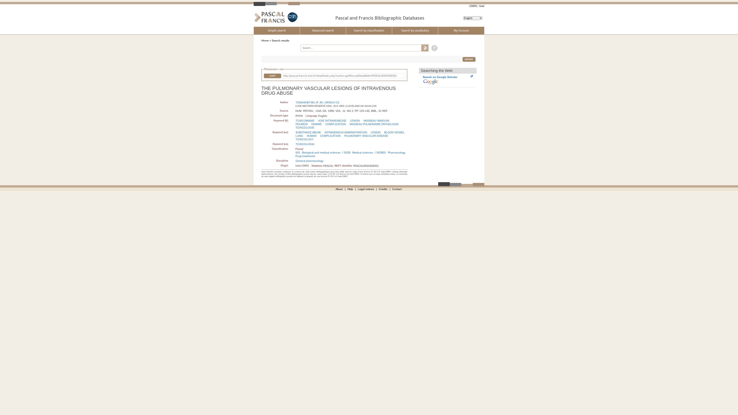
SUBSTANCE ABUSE (308, 132)
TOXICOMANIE (305, 120)
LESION (355, 120)
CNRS (473, 5)
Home (265, 40)
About (339, 189)
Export (469, 59)
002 (298, 152)
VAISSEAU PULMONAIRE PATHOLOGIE (374, 124)
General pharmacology (309, 160)
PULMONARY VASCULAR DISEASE (366, 135)
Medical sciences (362, 152)
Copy (273, 76)
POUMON (302, 124)
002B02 (381, 152)
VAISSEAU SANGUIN (376, 120)
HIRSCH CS (332, 102)
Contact (397, 189)
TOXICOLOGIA (305, 144)
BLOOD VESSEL (394, 132)
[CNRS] (292, 17)
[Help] (433, 47)
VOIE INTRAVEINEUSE (332, 120)
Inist (481, 5)
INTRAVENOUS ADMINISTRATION (346, 132)
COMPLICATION (335, 124)
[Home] (270, 17)
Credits (383, 189)
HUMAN (312, 135)
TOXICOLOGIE (305, 127)
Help (350, 189)
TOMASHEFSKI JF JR (309, 102)
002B (347, 152)
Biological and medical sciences (321, 152)
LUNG (299, 135)
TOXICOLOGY (304, 139)
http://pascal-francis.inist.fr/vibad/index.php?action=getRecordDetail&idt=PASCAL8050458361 (340, 75)
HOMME (316, 124)
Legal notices (366, 189)
